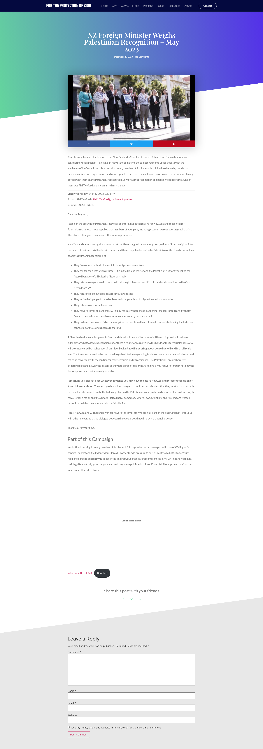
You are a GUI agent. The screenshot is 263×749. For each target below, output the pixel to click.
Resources (174, 5)
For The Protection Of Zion (68, 6)
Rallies (160, 5)
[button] (89, 143)
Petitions (148, 5)
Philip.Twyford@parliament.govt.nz (112, 199)
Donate (188, 5)
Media (135, 5)
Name (72, 691)
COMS (125, 5)
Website (72, 715)
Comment (74, 652)
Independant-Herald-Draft (80, 573)
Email (72, 703)
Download (102, 573)
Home (104, 5)
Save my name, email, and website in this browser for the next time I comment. (115, 727)
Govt (114, 5)
